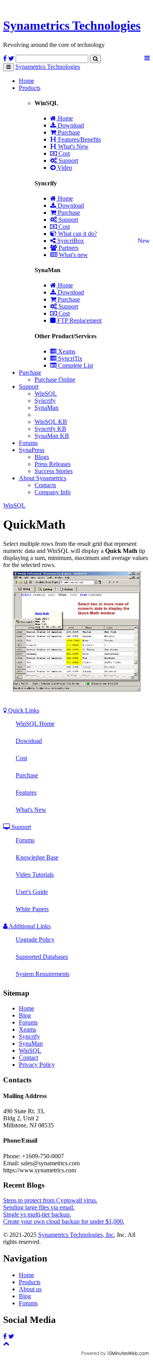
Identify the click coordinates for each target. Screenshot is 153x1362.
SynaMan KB (52, 435)
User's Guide (32, 891)
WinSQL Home (35, 723)
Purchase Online (55, 379)
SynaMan (46, 407)
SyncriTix (69, 358)
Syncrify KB (50, 428)
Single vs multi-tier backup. (37, 1214)
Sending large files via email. (39, 1207)
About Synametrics (42, 478)
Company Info (53, 492)
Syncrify (45, 400)
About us (30, 1289)
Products (29, 87)
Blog (25, 1015)
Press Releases (53, 464)
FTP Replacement (79, 320)
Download (70, 125)
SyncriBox (70, 240)
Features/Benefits (78, 139)
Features (26, 792)
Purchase (68, 132)
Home (26, 80)
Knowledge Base (37, 857)
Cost (63, 153)
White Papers (32, 909)
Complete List (74, 365)
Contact (28, 1057)
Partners (67, 247)
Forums (28, 443)
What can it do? (76, 233)
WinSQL (46, 393)
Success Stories (54, 471)
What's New (72, 146)
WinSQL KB (51, 421)
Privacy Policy (37, 1064)
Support (67, 160)
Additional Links (29, 926)
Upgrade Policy (35, 939)
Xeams (65, 351)
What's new (72, 254)
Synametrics (71, 25)
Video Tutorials (35, 874)
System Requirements (42, 974)
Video (64, 167)
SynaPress (31, 450)
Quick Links (23, 710)
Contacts (45, 485)
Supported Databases (42, 956)
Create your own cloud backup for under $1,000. (63, 1221)
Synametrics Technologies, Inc (76, 1234)
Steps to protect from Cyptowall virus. (50, 1200)
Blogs (42, 457)
